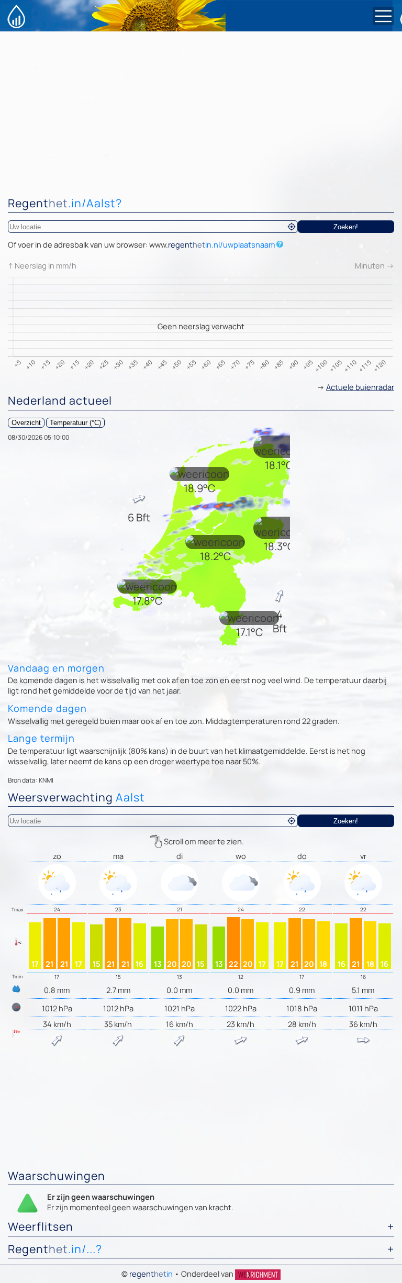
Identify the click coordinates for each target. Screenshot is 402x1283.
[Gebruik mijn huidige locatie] (291, 226)
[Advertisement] (201, 110)
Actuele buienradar (360, 387)
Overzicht (26, 423)
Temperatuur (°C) (75, 423)
